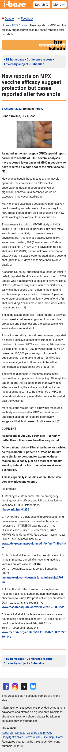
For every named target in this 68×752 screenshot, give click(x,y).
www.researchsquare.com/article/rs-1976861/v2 (33, 607)
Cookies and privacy (39, 733)
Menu (57, 4)
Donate (9, 18)
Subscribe (37, 64)
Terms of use (33, 737)
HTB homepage (13, 59)
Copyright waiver (12, 737)
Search (40, 4)
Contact (20, 733)
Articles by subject (15, 64)
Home (5, 25)
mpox (38, 109)
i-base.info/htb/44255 (15, 509)
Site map (48, 737)
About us (7, 733)
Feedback (27, 18)
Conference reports (39, 59)
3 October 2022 (12, 109)
